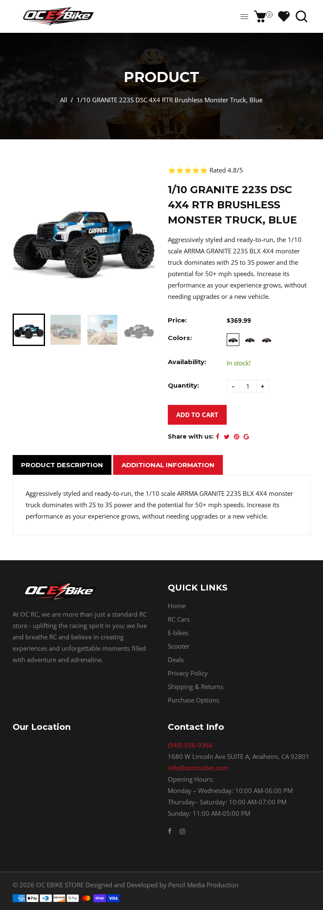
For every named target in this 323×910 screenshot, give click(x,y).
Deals (176, 659)
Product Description (62, 465)
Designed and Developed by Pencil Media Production (161, 885)
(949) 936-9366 (190, 745)
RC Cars (179, 619)
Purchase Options (193, 700)
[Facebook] (170, 831)
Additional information (168, 465)
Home (176, 605)
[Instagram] (182, 831)
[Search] (301, 16)
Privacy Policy (188, 673)
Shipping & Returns (195, 686)
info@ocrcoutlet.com (198, 768)
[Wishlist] (283, 16)
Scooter (179, 646)
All (63, 100)
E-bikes (178, 632)
